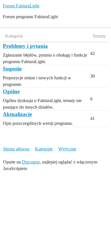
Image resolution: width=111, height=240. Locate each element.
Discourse (31, 162)
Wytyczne (67, 148)
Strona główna (16, 148)
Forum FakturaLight (21, 5)
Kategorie (44, 148)
